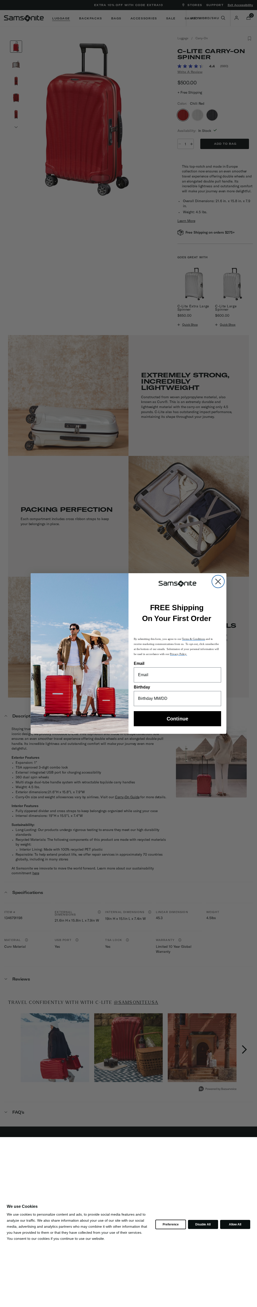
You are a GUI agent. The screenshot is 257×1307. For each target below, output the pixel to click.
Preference (170, 1224)
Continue (177, 718)
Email (139, 663)
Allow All (235, 1224)
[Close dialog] (218, 581)
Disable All (202, 1224)
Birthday (142, 687)
